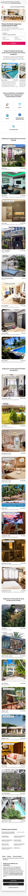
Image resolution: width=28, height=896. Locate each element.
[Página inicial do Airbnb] (3, 7)
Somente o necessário (13, 884)
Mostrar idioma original (16, 3)
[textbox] (7, 39)
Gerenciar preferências (13, 887)
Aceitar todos (13, 880)
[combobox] (13, 34)
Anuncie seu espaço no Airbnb (17, 7)
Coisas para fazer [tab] (20, 832)
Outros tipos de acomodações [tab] (8, 832)
